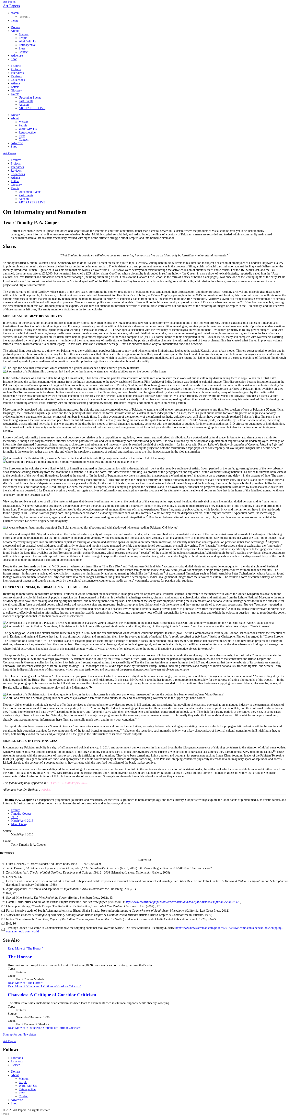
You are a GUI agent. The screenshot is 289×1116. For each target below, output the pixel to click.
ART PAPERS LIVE (32, 108)
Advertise (17, 55)
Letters (15, 87)
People (23, 37)
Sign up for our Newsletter (19, 1034)
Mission (24, 34)
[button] (229, 255)
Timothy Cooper (21, 813)
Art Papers (9, 1)
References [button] (7, 852)
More (25, 982)
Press (22, 48)
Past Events (26, 101)
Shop (14, 59)
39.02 (14, 817)
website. (46, 789)
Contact (23, 52)
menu (14, 20)
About (15, 30)
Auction (24, 104)
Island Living (19, 824)
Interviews (17, 72)
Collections (18, 79)
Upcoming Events (30, 97)
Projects (16, 69)
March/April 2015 (22, 820)
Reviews (16, 76)
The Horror (20, 956)
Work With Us (28, 41)
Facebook (17, 1057)
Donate (15, 27)
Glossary (16, 90)
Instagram (17, 1061)
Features (16, 65)
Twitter (15, 1065)
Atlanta (15, 83)
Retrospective (27, 45)
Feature (15, 810)
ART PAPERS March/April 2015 (67, 783)
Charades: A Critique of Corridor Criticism (52, 994)
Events (15, 94)
